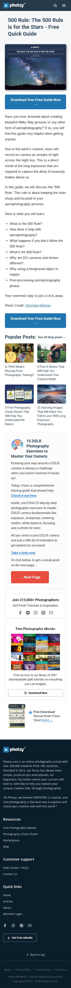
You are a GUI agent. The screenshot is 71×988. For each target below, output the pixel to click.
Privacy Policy (23, 969)
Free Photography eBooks (19, 828)
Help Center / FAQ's (16, 868)
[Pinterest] (43, 613)
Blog (6, 846)
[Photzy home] (14, 750)
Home (7, 895)
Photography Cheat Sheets (20, 834)
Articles (8, 901)
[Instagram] (36, 613)
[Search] (55, 5)
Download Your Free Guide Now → (36, 102)
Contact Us (61, 969)
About (7, 907)
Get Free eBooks (22, 937)
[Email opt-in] (51, 613)
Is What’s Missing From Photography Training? (19, 371)
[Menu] (64, 5)
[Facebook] (20, 613)
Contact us (10, 874)
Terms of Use (42, 969)
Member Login (12, 914)
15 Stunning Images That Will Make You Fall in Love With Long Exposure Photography (51, 416)
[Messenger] (28, 613)
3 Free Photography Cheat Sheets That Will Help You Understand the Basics (17, 416)
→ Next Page (30, 577)
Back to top (37, 954)
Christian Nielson (37, 305)
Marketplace (11, 840)
